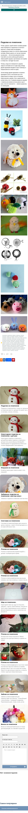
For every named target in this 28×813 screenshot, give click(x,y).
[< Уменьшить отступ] (22, 744)
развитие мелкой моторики (13, 346)
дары (21, 337)
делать (7, 342)
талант (8, 350)
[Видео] (6, 747)
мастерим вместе (20, 344)
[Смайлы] (19, 747)
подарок (16, 336)
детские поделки (6, 340)
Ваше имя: (5, 734)
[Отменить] (3, 744)
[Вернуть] (6, 744)
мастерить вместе (6, 345)
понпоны (4, 336)
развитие (18, 345)
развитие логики (16, 347)
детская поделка (20, 339)
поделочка (8, 339)
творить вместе (17, 342)
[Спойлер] (14, 747)
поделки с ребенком (15, 341)
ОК (14, 9)
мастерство (13, 345)
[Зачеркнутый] (14, 744)
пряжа (8, 336)
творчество (12, 340)
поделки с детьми (6, 341)
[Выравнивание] (17, 747)
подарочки (8, 337)
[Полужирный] (9, 744)
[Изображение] (3, 747)
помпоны (18, 335)
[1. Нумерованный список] (19, 744)
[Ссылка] (11, 747)
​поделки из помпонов (7, 335)
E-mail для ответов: (7, 739)
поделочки (14, 339)
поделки (4, 339)
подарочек (21, 336)
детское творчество (20, 340)
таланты (12, 350)
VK (4, 359)
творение (22, 341)
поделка (25, 337)
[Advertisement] (14, 24)
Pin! (13, 360)
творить (4, 342)
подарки (4, 337)
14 (4, 354)
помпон (14, 335)
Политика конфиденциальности (10, 808)
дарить (13, 337)
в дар (18, 337)
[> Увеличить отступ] (24, 744)
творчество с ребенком (11, 344)
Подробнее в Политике (13, 7)
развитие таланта (16, 349)
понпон (22, 335)
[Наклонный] (11, 744)
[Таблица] (9, 747)
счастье (16, 350)
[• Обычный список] (17, 744)
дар (16, 337)
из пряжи (12, 336)
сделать (11, 342)
